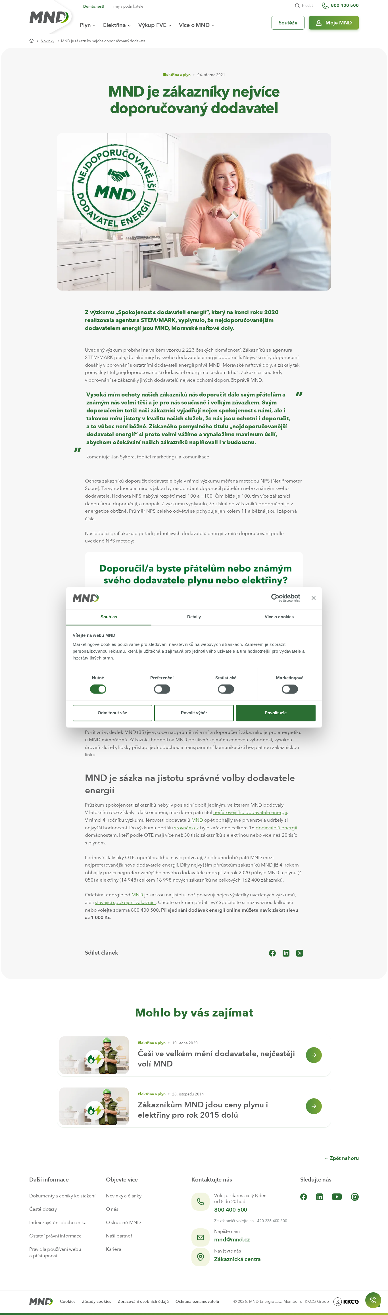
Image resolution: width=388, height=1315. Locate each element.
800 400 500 (230, 1209)
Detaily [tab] (194, 616)
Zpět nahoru (344, 1158)
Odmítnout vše (112, 712)
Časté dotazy (43, 1209)
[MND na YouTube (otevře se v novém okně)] (337, 1197)
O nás (112, 1209)
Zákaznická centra (237, 1259)
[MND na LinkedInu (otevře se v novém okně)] (319, 1197)
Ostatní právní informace (55, 1236)
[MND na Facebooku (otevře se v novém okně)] (303, 1197)
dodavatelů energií (276, 827)
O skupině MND (123, 1222)
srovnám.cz (186, 827)
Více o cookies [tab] (279, 616)
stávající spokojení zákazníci (125, 902)
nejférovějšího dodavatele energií (250, 812)
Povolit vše (276, 712)
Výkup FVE (152, 25)
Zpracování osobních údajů (143, 1301)
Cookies (67, 1301)
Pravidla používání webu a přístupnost (55, 1252)
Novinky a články (123, 1196)
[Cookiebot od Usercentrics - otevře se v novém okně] (275, 598)
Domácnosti (93, 6)
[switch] (162, 689)
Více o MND (194, 25)
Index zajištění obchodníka (58, 1222)
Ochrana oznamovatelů (197, 1301)
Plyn (85, 25)
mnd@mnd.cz (232, 1239)
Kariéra (113, 1249)
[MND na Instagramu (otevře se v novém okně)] (355, 1197)
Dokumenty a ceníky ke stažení (62, 1196)
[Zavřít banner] (314, 598)
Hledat (307, 5)
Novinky (47, 41)
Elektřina (114, 25)
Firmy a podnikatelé (126, 6)
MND (197, 820)
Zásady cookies (96, 1301)
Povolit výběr (194, 712)
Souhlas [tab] (109, 616)
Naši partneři (119, 1236)
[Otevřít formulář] (373, 1300)
